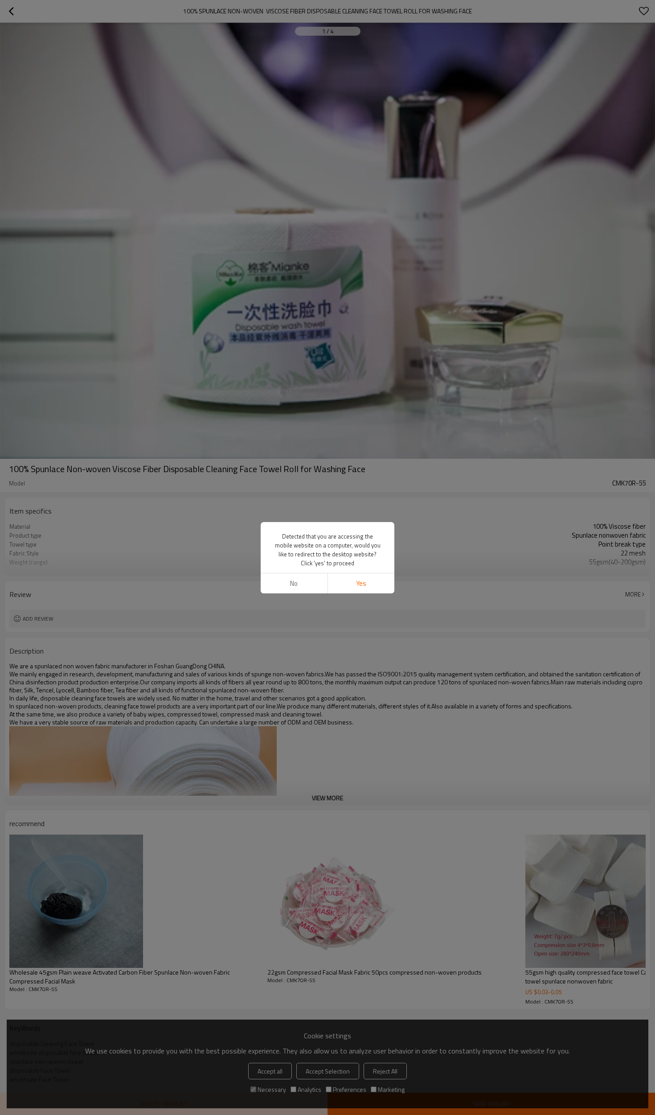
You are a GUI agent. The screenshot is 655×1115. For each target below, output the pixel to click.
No (294, 583)
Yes (361, 583)
